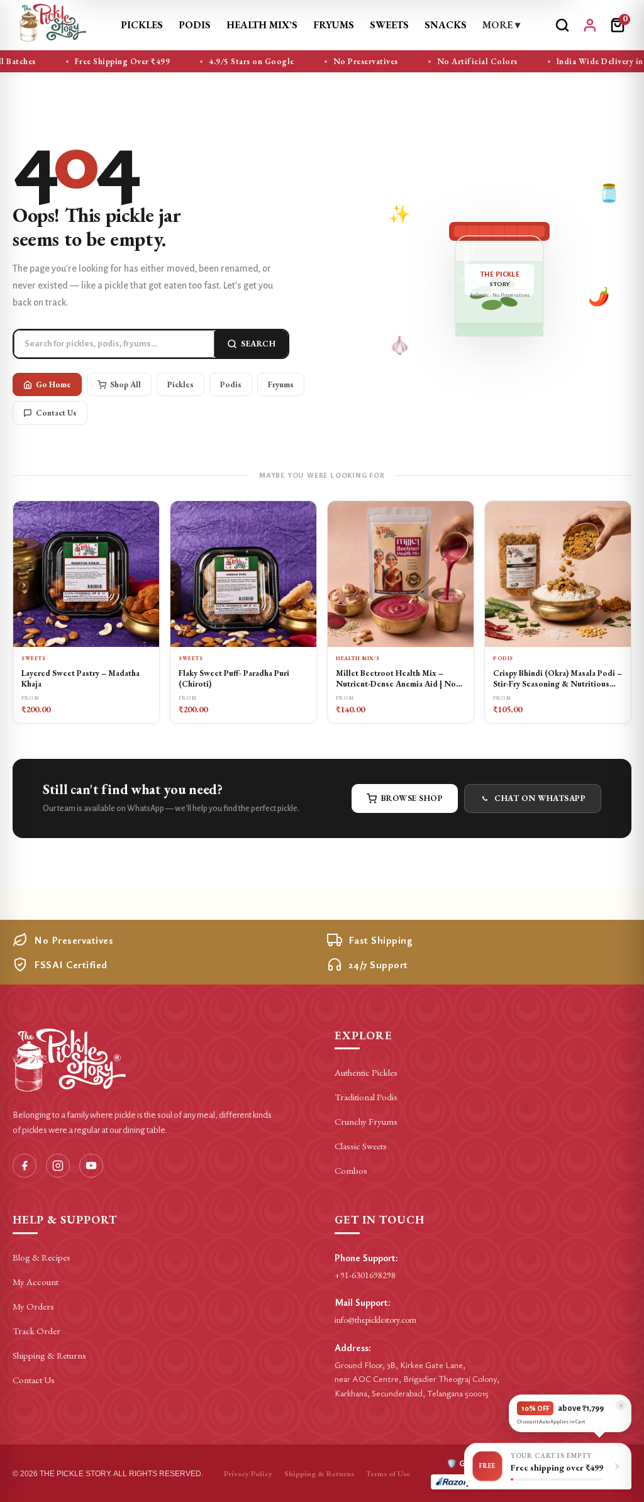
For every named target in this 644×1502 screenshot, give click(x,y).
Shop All (125, 384)
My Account (35, 1282)
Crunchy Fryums (366, 1121)
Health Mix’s (261, 24)
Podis (195, 24)
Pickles (142, 24)
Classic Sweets (361, 1146)
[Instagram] (58, 1166)
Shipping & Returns (49, 1355)
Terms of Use (388, 1474)
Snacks (446, 24)
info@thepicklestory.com (375, 1319)
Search (258, 343)
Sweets (389, 24)
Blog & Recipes (41, 1257)
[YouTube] (91, 1166)
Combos (351, 1170)
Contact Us (56, 412)
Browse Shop (412, 798)
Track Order (36, 1331)
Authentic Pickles (366, 1072)
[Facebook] (24, 1166)
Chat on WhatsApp (540, 798)
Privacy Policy (248, 1474)
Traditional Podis (366, 1097)
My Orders (33, 1306)
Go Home (53, 384)
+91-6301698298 (365, 1275)
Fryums (333, 24)
